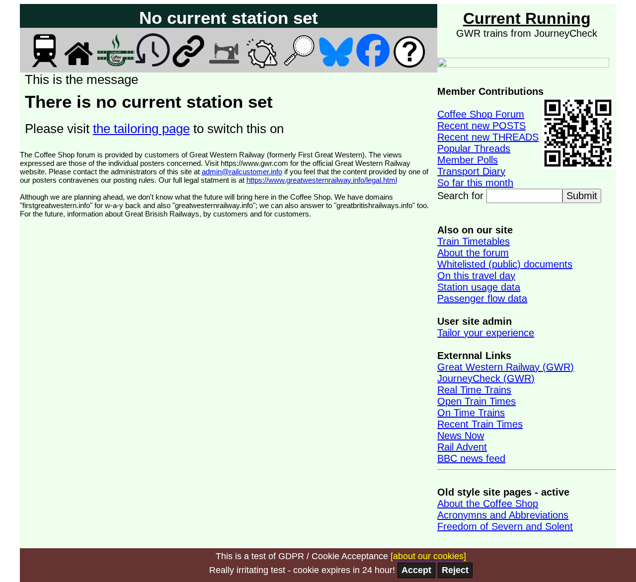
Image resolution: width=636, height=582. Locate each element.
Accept (416, 570)
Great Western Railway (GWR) (505, 367)
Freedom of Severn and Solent (505, 526)
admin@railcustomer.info (242, 171)
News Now (460, 435)
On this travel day (476, 275)
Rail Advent (462, 446)
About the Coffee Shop (487, 503)
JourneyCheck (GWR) (486, 378)
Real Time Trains (474, 389)
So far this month (475, 182)
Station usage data (478, 287)
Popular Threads (473, 148)
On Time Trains (471, 412)
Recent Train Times (480, 424)
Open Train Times (476, 401)
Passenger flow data (482, 298)
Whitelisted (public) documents (504, 264)
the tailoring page (141, 129)
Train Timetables (473, 241)
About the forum (473, 252)
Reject (455, 570)
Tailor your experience (485, 332)
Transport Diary (471, 171)
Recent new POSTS (481, 125)
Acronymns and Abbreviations (502, 514)
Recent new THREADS (488, 137)
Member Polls (467, 159)
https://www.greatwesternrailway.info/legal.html (321, 180)
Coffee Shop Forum (480, 114)
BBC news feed (471, 458)
